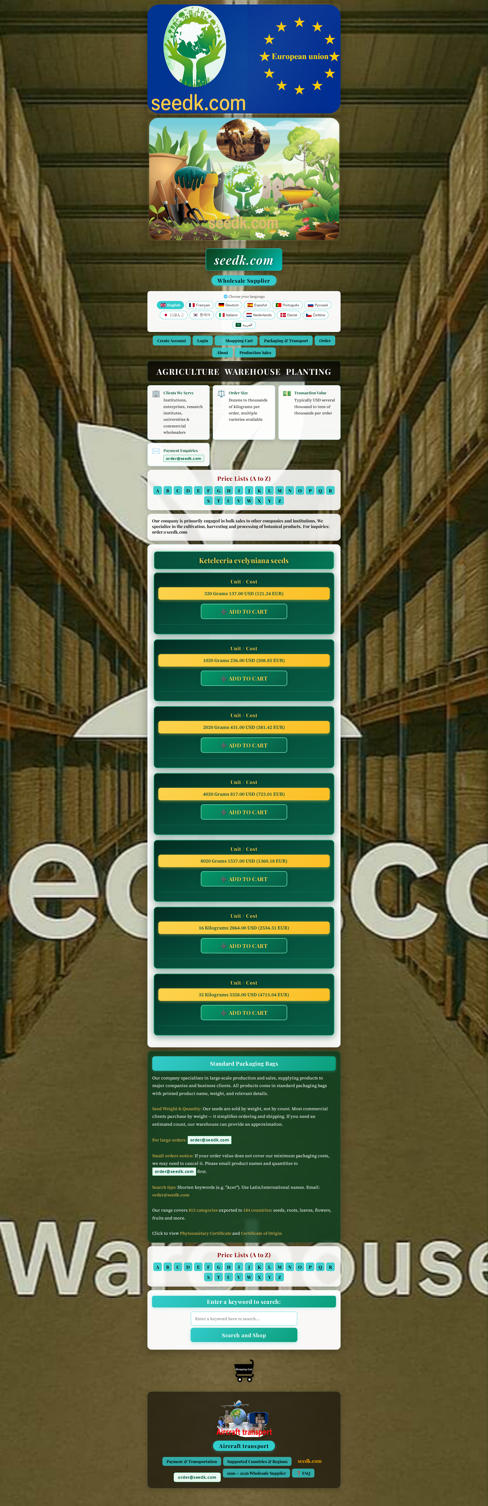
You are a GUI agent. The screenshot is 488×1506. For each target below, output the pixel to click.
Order (325, 340)
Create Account (171, 340)
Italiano (232, 315)
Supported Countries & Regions (257, 1461)
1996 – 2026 (256, 1473)
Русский (321, 305)
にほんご (177, 315)
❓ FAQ (303, 1473)
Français (203, 305)
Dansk (292, 315)
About (222, 352)
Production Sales (255, 352)
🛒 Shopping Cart (236, 340)
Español (260, 305)
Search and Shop (244, 1334)
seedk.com (244, 259)
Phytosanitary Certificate (205, 1233)
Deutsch (232, 305)
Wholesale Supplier (244, 280)
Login (202, 340)
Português (291, 305)
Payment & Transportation (191, 1461)
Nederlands (262, 315)
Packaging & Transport (286, 340)
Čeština (319, 315)
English (173, 305)
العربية (247, 325)
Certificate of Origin (261, 1233)
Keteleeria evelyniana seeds (244, 560)
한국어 (205, 315)
